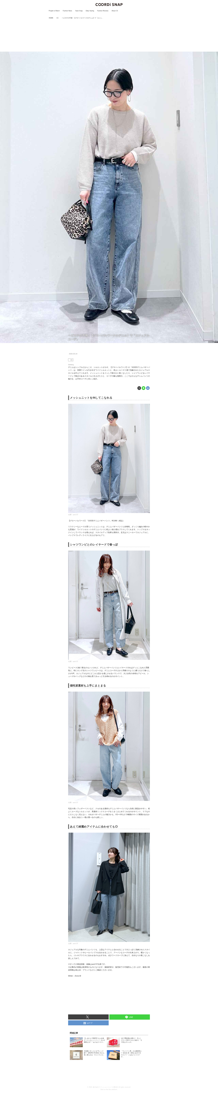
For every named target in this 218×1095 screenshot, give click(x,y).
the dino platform (111, 1089)
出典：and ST (213, 342)
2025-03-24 (73, 354)
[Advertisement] (109, 36)
